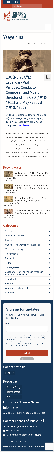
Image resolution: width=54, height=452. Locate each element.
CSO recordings (19, 141)
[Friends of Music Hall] (27, 16)
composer (8, 141)
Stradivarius (9, 152)
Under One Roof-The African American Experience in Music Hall (24, 273)
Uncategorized (12, 267)
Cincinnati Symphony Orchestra (36, 137)
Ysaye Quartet (42, 156)
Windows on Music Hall (16, 288)
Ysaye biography (15, 156)
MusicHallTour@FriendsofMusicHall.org (25, 413)
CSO (13, 141)
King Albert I (13, 145)
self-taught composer (41, 149)
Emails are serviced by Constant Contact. (26, 345)
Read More (24, 125)
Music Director (42, 145)
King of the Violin (22, 145)
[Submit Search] (14, 6)
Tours (8, 263)
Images (9, 240)
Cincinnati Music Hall (20, 137)
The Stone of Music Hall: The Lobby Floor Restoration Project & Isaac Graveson (27, 213)
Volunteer (10, 283)
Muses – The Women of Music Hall (22, 244)
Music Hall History (14, 249)
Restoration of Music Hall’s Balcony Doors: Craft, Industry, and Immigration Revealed (26, 200)
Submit (27, 352)
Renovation (10, 258)
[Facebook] (5, 373)
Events (8, 231)
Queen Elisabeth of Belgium (27, 149)
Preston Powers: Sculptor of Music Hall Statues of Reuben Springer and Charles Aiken (27, 188)
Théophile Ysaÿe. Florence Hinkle (22, 152)
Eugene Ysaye (39, 141)
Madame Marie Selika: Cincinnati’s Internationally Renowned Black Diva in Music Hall (27, 176)
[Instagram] (13, 373)
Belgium (14, 133)
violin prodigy (46, 152)
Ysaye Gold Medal (33, 156)
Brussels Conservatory (36, 133)
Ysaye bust (24, 156)
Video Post (10, 279)
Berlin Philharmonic (23, 133)
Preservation (11, 253)
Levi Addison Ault (32, 145)
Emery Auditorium (29, 141)
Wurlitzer (9, 292)
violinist (8, 156)
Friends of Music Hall (15, 235)
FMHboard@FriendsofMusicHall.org (23, 434)
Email (8, 323)
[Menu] (48, 27)
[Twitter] (9, 373)
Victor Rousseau (37, 152)
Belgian (9, 133)
